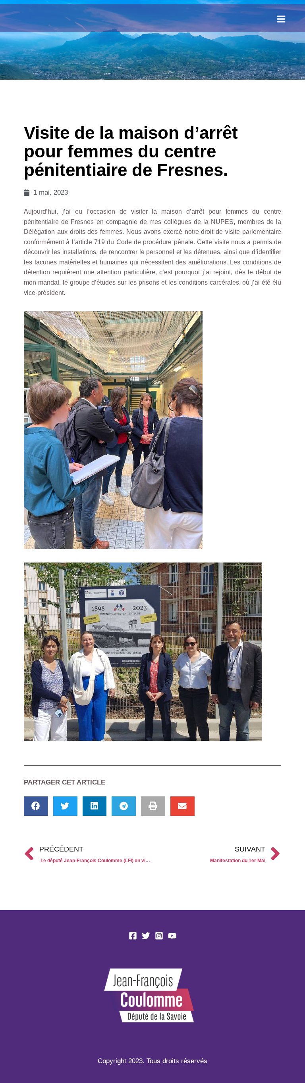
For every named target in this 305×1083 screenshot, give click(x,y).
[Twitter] (146, 936)
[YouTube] (172, 936)
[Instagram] (159, 936)
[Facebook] (133, 936)
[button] (36, 806)
